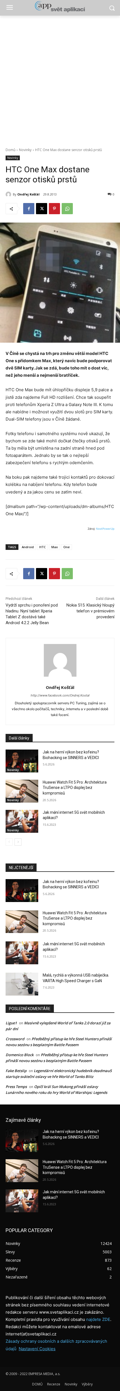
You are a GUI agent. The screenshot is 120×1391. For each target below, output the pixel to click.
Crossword (15, 1038)
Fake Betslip (16, 1070)
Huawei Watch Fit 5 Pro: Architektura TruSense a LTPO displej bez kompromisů (75, 787)
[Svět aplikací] (60, 6)
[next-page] (18, 842)
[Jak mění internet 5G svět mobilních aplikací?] (22, 821)
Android (28, 547)
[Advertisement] (60, 78)
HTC (42, 547)
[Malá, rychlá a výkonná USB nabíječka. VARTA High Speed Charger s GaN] (22, 984)
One (66, 547)
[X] (41, 208)
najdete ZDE (98, 1319)
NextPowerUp (105, 528)
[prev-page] (9, 842)
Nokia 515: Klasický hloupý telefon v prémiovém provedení (90, 611)
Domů (10, 149)
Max (54, 547)
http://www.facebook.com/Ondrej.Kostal (60, 695)
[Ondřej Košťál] (9, 194)
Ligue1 (11, 1022)
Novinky (25, 149)
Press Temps (16, 1086)
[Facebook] (28, 208)
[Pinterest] (54, 208)
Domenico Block (19, 1054)
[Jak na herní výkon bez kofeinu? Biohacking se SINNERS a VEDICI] (22, 761)
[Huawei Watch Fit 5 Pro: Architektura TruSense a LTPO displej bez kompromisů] (22, 791)
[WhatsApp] (67, 208)
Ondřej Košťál (28, 194)
